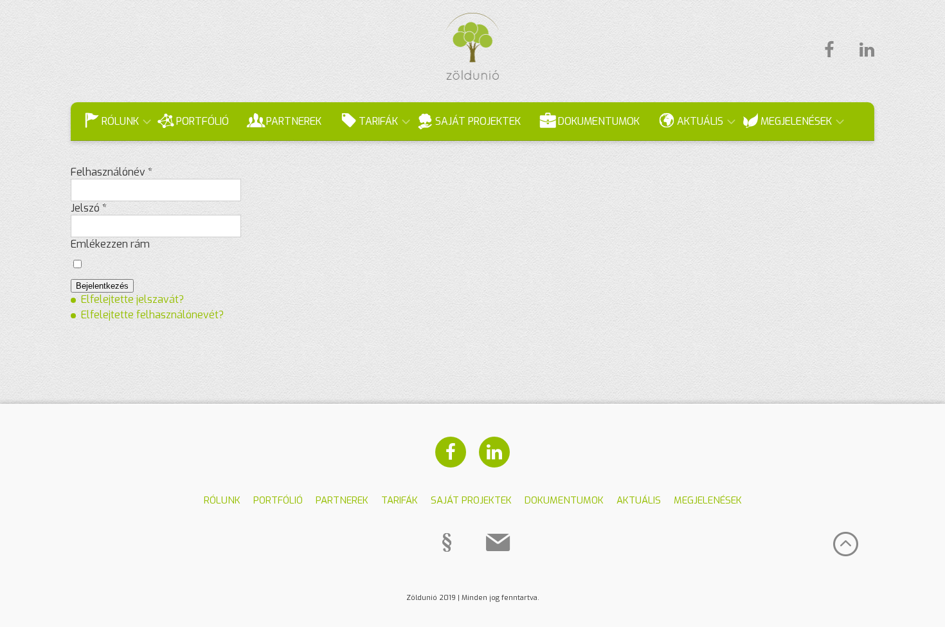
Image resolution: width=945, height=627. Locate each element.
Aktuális (700, 121)
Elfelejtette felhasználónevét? (152, 315)
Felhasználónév (111, 172)
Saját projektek (478, 121)
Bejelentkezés (102, 286)
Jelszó (89, 208)
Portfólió (202, 121)
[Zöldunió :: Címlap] (473, 76)
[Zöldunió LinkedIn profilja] (860, 50)
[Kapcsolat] (498, 542)
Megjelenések (796, 121)
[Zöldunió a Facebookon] (829, 50)
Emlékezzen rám (110, 244)
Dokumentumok (599, 121)
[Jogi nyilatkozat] (447, 542)
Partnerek (293, 121)
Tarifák (378, 121)
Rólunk (120, 121)
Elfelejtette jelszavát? (132, 299)
